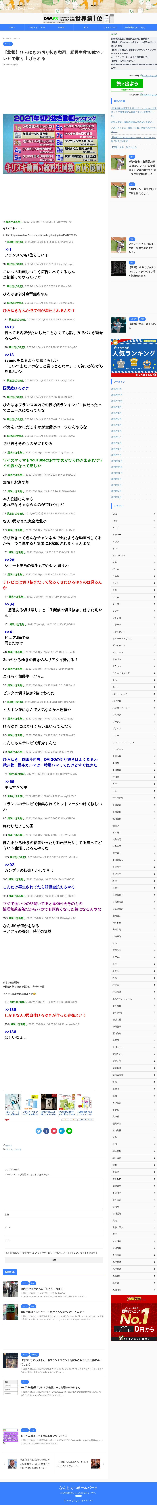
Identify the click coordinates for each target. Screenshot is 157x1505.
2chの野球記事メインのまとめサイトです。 (78, 1493)
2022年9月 (116, 407)
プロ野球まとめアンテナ (135, 27)
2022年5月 (116, 431)
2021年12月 (117, 461)
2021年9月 (116, 479)
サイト (8, 1240)
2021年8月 (116, 485)
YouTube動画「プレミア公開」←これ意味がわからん (50, 1387)
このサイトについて (37, 27)
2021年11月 (116, 467)
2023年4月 (116, 389)
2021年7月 (116, 491)
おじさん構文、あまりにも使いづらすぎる (44, 1435)
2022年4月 (116, 437)
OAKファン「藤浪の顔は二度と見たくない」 (132, 121)
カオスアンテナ (110, 27)
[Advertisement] (54, 89)
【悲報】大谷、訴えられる (124, 147)
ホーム (12, 27)
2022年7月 (116, 419)
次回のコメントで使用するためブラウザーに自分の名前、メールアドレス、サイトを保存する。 (53, 1252)
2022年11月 (117, 395)
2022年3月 (116, 443)
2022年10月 (117, 401)
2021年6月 (116, 497)
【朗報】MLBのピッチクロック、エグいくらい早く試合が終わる (133, 139)
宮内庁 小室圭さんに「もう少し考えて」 (43, 1288)
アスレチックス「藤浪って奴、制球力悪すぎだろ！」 (133, 129)
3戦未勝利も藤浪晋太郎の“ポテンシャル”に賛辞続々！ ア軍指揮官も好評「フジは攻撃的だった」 (134, 112)
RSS (86, 27)
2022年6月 (116, 425)
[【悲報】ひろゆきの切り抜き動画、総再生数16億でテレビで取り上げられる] (62, 1131)
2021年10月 (117, 473)
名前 (7, 1214)
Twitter (61, 27)
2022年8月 (116, 413)
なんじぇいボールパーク (18, 8)
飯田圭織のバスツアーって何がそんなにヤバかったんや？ (52, 1311)
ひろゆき (17, 1149)
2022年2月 (116, 449)
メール (8, 1227)
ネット (9, 1145)
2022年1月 (116, 455)
